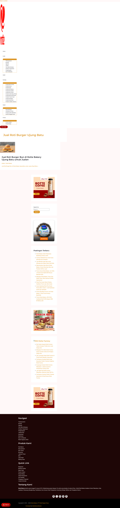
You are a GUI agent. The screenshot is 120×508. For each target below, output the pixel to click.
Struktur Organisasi (10, 68)
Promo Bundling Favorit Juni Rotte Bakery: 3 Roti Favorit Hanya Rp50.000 (44, 293)
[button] (4, 127)
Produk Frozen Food (10, 97)
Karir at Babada (22, 438)
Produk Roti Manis (10, 89)
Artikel (3, 163)
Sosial (4, 105)
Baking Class (21, 459)
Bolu (19, 456)
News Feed (21, 470)
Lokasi (7, 65)
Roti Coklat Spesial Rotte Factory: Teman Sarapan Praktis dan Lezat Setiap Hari (44, 346)
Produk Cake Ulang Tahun (11, 93)
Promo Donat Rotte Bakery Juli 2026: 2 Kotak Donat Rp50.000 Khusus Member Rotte (45, 272)
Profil (4, 56)
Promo (4, 117)
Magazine (20, 466)
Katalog (4, 79)
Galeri (4, 75)
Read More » (20, 166)
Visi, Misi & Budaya (10, 67)
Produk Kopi (8, 87)
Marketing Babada (37, 506)
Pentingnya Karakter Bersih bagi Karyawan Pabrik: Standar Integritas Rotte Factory (45, 361)
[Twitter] (57, 496)
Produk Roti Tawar (10, 92)
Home (4, 51)
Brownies (20, 452)
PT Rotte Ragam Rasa (43, 503)
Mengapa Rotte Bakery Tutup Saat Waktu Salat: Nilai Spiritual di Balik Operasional (44, 278)
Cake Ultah (21, 457)
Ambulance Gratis (9, 111)
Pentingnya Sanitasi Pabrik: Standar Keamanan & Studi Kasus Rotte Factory (45, 376)
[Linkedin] (66, 496)
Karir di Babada (9, 71)
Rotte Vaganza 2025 (23, 439)
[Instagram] (60, 496)
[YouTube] (63, 496)
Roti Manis (21, 447)
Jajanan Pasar (21, 454)
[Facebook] (53, 496)
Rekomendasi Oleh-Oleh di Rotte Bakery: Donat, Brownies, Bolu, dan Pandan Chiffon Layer (44, 267)
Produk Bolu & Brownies (11, 95)
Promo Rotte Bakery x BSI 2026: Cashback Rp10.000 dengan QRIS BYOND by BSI (44, 299)
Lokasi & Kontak (22, 481)
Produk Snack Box (9, 100)
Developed (28, 506)
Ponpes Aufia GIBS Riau (11, 112)
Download (20, 434)
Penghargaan (9, 70)
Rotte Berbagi (9, 109)
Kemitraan (20, 436)
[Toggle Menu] (10, 59)
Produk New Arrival (10, 84)
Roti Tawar (21, 450)
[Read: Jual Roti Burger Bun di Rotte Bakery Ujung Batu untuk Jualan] (7, 152)
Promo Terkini (9, 122)
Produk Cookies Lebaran (11, 101)
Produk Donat (9, 86)
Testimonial (21, 432)
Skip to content (3, 1)
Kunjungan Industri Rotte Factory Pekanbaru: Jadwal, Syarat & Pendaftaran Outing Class (44, 366)
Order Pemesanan (22, 475)
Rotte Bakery (34, 503)
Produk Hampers (9, 98)
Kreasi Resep (8, 123)
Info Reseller (21, 477)
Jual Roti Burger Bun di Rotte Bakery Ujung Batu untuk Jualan (21, 158)
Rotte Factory (44, 341)
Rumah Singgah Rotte (10, 114)
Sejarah (7, 64)
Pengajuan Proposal (23, 479)
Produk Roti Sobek (10, 90)
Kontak (7, 62)
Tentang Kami (9, 60)
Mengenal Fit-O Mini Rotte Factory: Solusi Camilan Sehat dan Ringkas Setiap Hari (44, 351)
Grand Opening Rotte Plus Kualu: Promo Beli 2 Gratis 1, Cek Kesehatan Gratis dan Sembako (45, 287)
